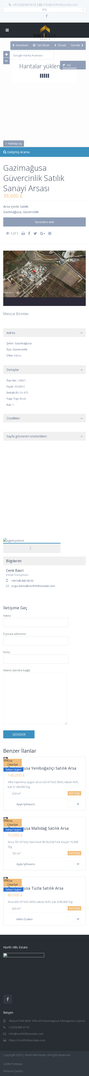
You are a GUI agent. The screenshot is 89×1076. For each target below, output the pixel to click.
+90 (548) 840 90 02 (24, 5)
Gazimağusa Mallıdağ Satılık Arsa (38, 828)
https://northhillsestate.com (27, 1040)
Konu (6, 652)
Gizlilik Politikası (12, 1064)
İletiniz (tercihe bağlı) (16, 670)
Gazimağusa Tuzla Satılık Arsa (35, 888)
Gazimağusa (12, 212)
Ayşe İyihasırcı (25, 804)
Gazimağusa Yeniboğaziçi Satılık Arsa (42, 768)
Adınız (7, 616)
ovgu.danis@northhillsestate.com (33, 586)
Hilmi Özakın (24, 919)
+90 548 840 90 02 (22, 581)
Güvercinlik (31, 212)
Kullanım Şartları (13, 1071)
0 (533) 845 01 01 (19, 1027)
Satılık (24, 206)
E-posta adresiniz (14, 634)
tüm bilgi (74, 793)
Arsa (6, 206)
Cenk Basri (32, 542)
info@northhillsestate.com (60, 5)
